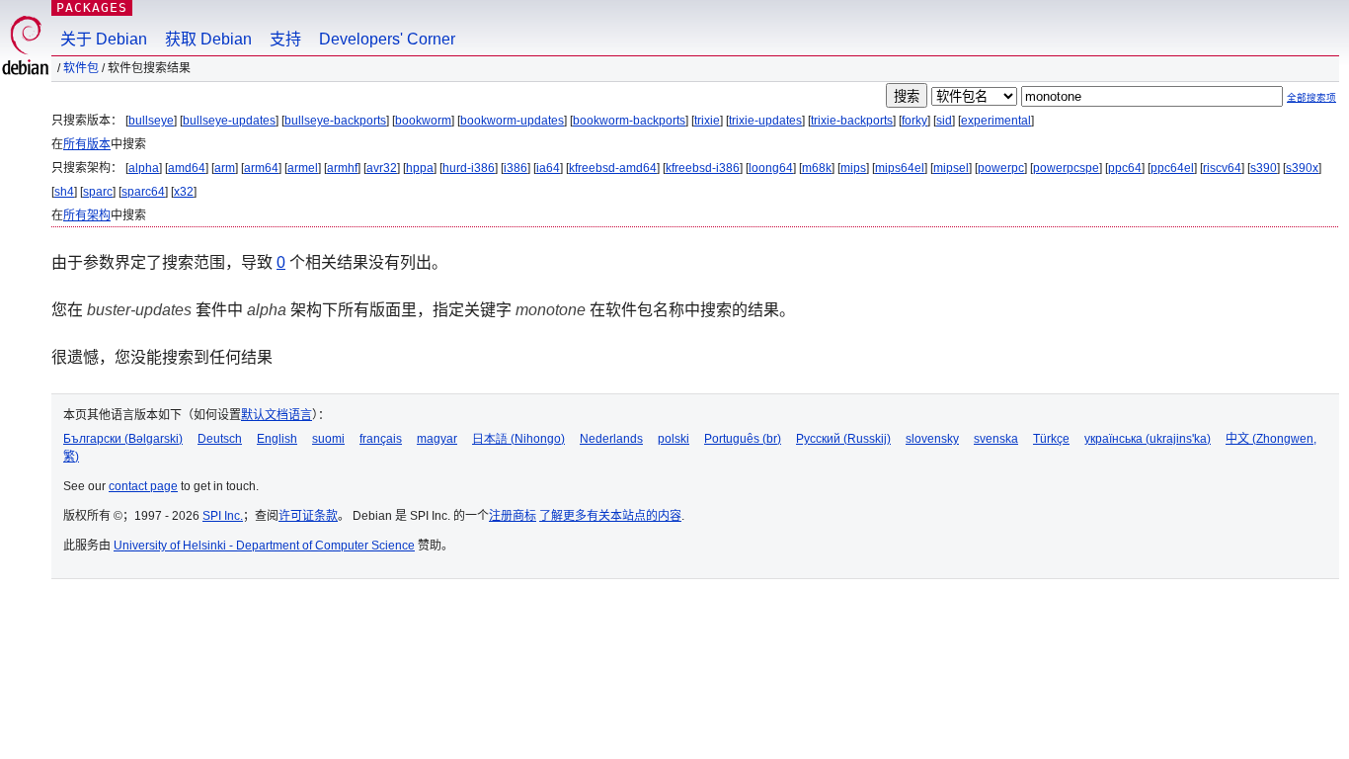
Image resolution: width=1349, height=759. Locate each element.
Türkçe (1051, 439)
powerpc (1001, 168)
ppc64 (1125, 168)
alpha (143, 168)
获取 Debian (208, 39)
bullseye (151, 120)
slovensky (932, 439)
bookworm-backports (629, 120)
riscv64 (1222, 168)
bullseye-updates (229, 120)
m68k (817, 168)
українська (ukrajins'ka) (1147, 439)
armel (302, 168)
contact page (143, 486)
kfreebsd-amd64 (613, 168)
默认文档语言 (276, 415)
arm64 (261, 168)
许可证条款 (308, 516)
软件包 (81, 68)
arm (224, 168)
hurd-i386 (468, 168)
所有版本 (87, 144)
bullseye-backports (335, 120)
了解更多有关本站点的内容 (610, 516)
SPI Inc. (222, 516)
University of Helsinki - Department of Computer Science (264, 545)
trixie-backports (852, 120)
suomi (328, 439)
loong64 (771, 168)
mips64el (899, 168)
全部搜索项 (1311, 97)
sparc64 (143, 192)
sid (944, 120)
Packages (91, 7)
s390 (1263, 168)
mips (853, 168)
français (380, 439)
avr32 (381, 168)
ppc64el (1172, 168)
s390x (1302, 168)
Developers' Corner (387, 39)
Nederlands (611, 439)
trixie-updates (765, 120)
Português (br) (742, 439)
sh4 (64, 192)
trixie (707, 120)
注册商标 (512, 516)
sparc (98, 192)
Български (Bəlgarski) (123, 439)
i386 (515, 168)
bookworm (423, 120)
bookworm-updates (512, 120)
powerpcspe (1066, 168)
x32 (184, 192)
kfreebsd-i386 (703, 168)
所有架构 (87, 215)
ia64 (548, 168)
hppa (420, 168)
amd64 (186, 168)
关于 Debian (103, 39)
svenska (996, 439)
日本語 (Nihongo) (518, 439)
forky (914, 120)
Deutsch (220, 439)
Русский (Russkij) (843, 439)
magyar (437, 439)
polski (673, 439)
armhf (342, 168)
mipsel (951, 168)
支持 (285, 39)
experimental (996, 120)
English (277, 439)
